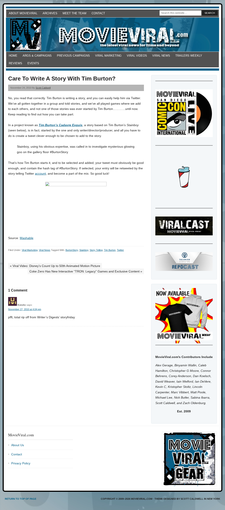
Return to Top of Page (20, 498)
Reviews (15, 63)
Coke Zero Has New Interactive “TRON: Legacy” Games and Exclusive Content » (85, 271)
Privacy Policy (20, 463)
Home (13, 55)
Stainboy (83, 250)
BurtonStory (71, 250)
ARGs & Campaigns (37, 55)
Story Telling (96, 250)
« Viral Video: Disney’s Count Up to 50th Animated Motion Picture (55, 266)
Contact (98, 13)
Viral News (161, 55)
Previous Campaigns (73, 55)
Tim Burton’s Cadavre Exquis (60, 125)
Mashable (26, 238)
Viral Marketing (108, 55)
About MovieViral (23, 13)
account (40, 173)
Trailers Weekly (188, 55)
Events (33, 63)
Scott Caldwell (43, 87)
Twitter (120, 250)
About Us (17, 445)
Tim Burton (110, 250)
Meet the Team (74, 13)
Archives (50, 13)
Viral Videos (137, 55)
